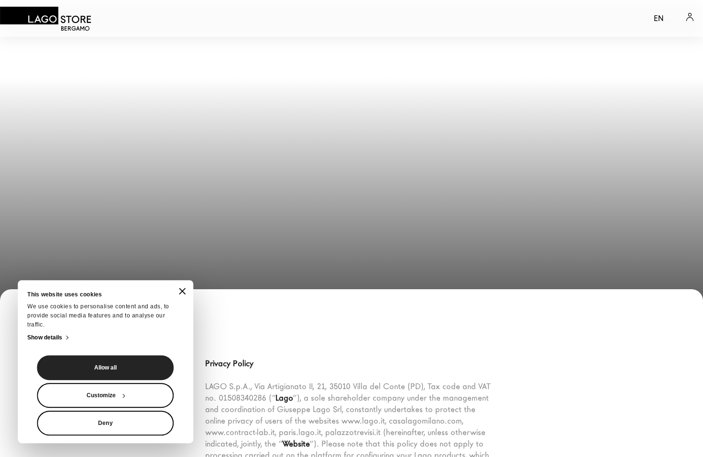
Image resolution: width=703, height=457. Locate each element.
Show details (44, 337)
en (658, 18)
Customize (101, 395)
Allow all (105, 367)
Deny (105, 423)
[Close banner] (182, 291)
